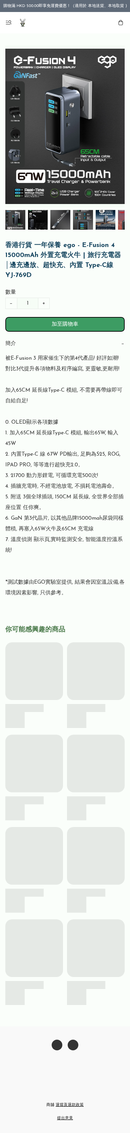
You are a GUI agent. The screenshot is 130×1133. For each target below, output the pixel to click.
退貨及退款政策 (70, 1105)
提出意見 (65, 1118)
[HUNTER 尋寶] (22, 22)
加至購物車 (65, 324)
